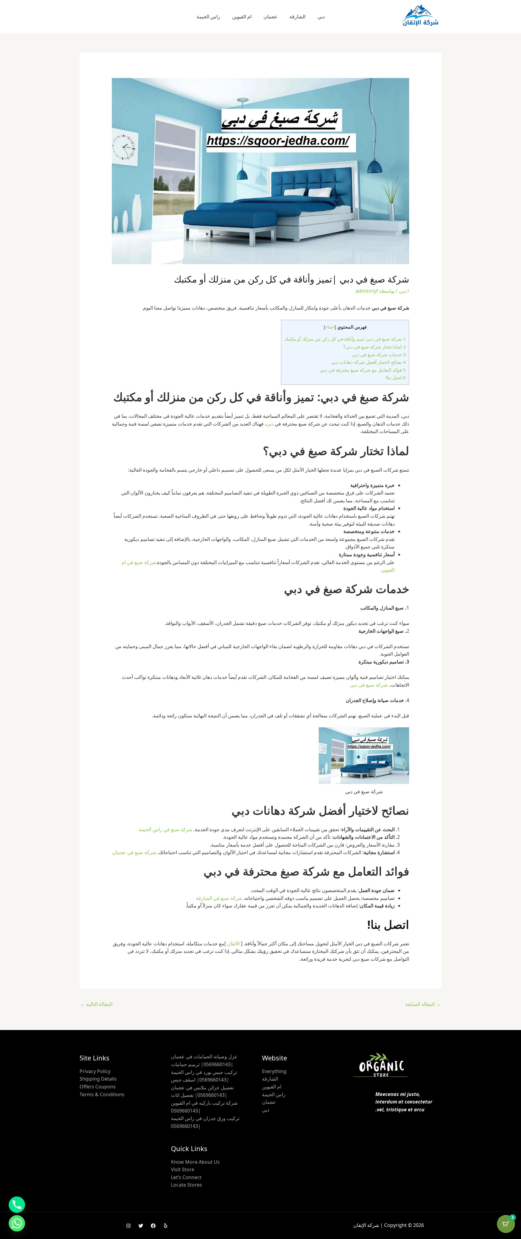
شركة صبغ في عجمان (134, 852)
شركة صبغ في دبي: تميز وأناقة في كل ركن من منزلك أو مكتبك (345, 339)
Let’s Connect (186, 1177)
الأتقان (233, 943)
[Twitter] (140, 1225)
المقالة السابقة (423, 1004)
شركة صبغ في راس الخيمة (165, 829)
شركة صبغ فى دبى (368, 685)
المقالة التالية (96, 1004)
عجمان (270, 16)
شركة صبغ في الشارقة (219, 898)
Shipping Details (98, 1078)
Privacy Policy (95, 1071)
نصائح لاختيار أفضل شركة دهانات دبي (368, 362)
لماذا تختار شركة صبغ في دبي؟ (374, 347)
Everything (274, 1071)
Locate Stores (186, 1184)
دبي (321, 16)
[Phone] (17, 1205)
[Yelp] (165, 1225)
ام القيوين (241, 16)
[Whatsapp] (17, 1223)
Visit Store (182, 1169)
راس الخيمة (208, 16)
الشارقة (297, 16)
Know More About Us (195, 1162)
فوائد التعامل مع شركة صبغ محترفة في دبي (363, 370)
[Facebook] (153, 1225)
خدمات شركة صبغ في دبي (379, 354)
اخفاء (330, 327)
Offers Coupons (98, 1086)
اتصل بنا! (396, 377)
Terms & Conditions (102, 1094)
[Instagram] (128, 1225)
